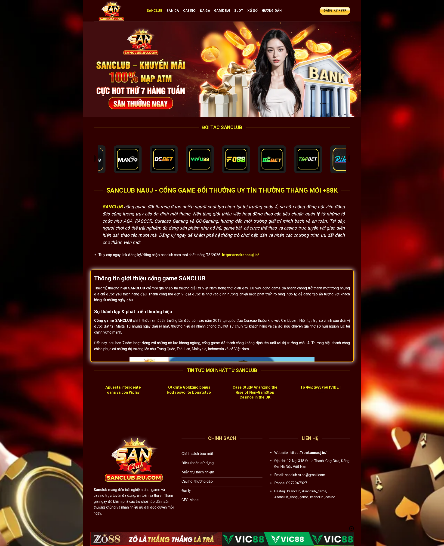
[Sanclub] (117, 10)
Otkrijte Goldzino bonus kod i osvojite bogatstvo (189, 390)
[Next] (351, 400)
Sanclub (154, 11)
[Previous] (92, 400)
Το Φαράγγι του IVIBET (320, 387)
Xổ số (252, 11)
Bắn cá (172, 11)
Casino (189, 11)
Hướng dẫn (272, 11)
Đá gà (205, 11)
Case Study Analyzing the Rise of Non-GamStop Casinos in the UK (255, 392)
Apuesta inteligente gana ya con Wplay (123, 390)
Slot (238, 11)
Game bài (222, 11)
